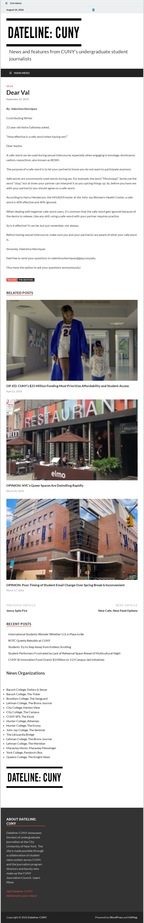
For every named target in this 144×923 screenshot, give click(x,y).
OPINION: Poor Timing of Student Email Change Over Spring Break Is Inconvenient (65, 585)
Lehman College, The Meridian (25, 743)
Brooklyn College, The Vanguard (27, 698)
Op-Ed (9, 86)
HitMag (132, 917)
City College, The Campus (22, 712)
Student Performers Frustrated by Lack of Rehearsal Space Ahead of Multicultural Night (64, 653)
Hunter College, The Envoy (23, 725)
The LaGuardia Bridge (20, 734)
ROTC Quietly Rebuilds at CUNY (29, 640)
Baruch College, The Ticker (23, 694)
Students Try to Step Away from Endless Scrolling (39, 647)
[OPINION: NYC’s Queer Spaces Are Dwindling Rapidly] (72, 441)
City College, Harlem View (23, 707)
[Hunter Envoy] (93, 10)
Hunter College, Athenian (22, 721)
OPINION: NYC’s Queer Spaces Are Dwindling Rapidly (44, 485)
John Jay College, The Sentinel (25, 730)
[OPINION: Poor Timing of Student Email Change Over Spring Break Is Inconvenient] (72, 540)
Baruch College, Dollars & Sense (26, 689)
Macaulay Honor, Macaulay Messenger (31, 748)
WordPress (116, 917)
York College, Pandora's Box (24, 752)
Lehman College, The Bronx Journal (29, 703)
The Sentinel (26, 279)
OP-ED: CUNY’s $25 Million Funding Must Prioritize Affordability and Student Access (67, 386)
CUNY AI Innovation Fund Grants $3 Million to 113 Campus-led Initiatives (56, 659)
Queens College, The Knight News (28, 757)
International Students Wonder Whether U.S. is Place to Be (46, 634)
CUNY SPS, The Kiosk (20, 716)
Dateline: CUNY (37, 917)
